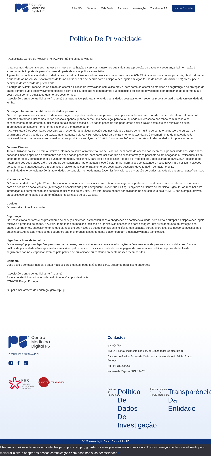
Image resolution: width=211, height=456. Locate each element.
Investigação (139, 8)
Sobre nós (76, 8)
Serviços (91, 8)
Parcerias (123, 8)
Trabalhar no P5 (158, 8)
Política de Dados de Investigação (137, 408)
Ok (120, 453)
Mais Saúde (107, 8)
